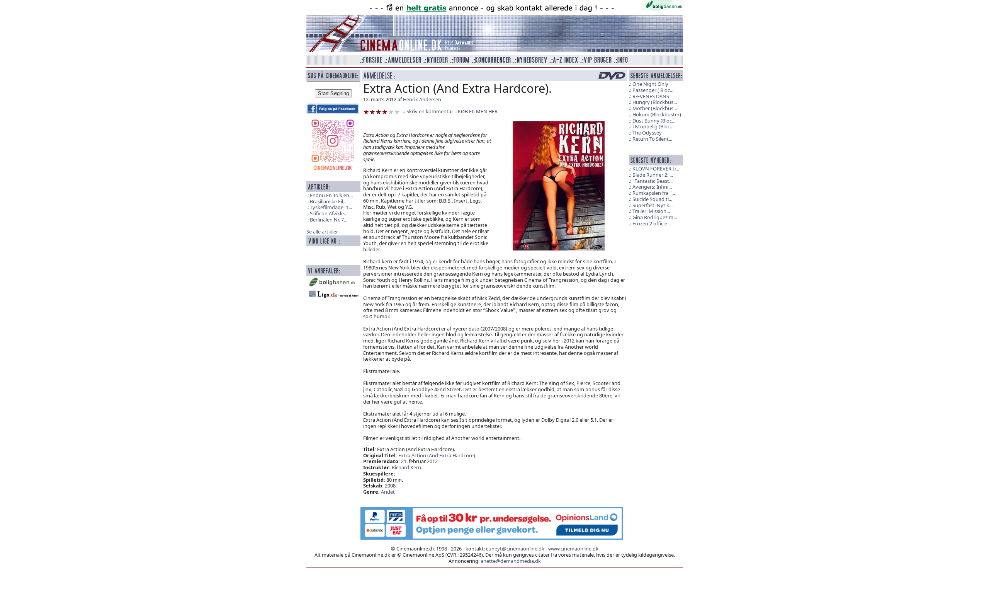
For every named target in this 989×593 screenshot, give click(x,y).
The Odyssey (647, 132)
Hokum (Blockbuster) (656, 114)
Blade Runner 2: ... (652, 174)
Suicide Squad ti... (652, 199)
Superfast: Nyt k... (652, 205)
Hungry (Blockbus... (654, 102)
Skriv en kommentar (429, 111)
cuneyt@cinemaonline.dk (515, 548)
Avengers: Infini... (652, 186)
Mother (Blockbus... (654, 108)
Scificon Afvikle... (328, 213)
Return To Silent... (652, 138)
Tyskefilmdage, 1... (331, 207)
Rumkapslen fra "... (653, 192)
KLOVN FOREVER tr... (655, 168)
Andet (388, 491)
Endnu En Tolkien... (331, 195)
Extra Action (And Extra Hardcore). (437, 455)
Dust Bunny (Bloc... (653, 120)
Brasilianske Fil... (328, 201)
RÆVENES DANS (650, 96)
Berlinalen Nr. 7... (328, 219)
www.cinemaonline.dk (573, 548)
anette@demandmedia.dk (511, 560)
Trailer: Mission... (651, 211)
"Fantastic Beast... (652, 180)
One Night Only (650, 83)
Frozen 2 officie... (651, 223)
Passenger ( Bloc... (652, 90)
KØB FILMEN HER (478, 111)
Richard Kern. (407, 467)
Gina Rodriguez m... (654, 217)
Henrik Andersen (422, 99)
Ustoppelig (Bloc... (652, 126)
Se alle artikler (322, 231)
